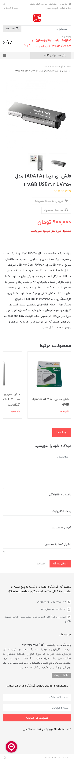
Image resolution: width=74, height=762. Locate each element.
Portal (47, 758)
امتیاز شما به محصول (58, 544)
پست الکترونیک (61, 511)
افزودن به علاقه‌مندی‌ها (50, 201)
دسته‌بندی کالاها (52, 55)
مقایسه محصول (54, 210)
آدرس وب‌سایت (61, 528)
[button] (7, 42)
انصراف (41, 564)
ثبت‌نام (7, 8)
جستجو (11, 29)
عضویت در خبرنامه (37, 718)
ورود (16, 8)
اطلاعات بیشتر (61, 675)
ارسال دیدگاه (60, 564)
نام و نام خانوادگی (60, 495)
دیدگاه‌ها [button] (61, 433)
